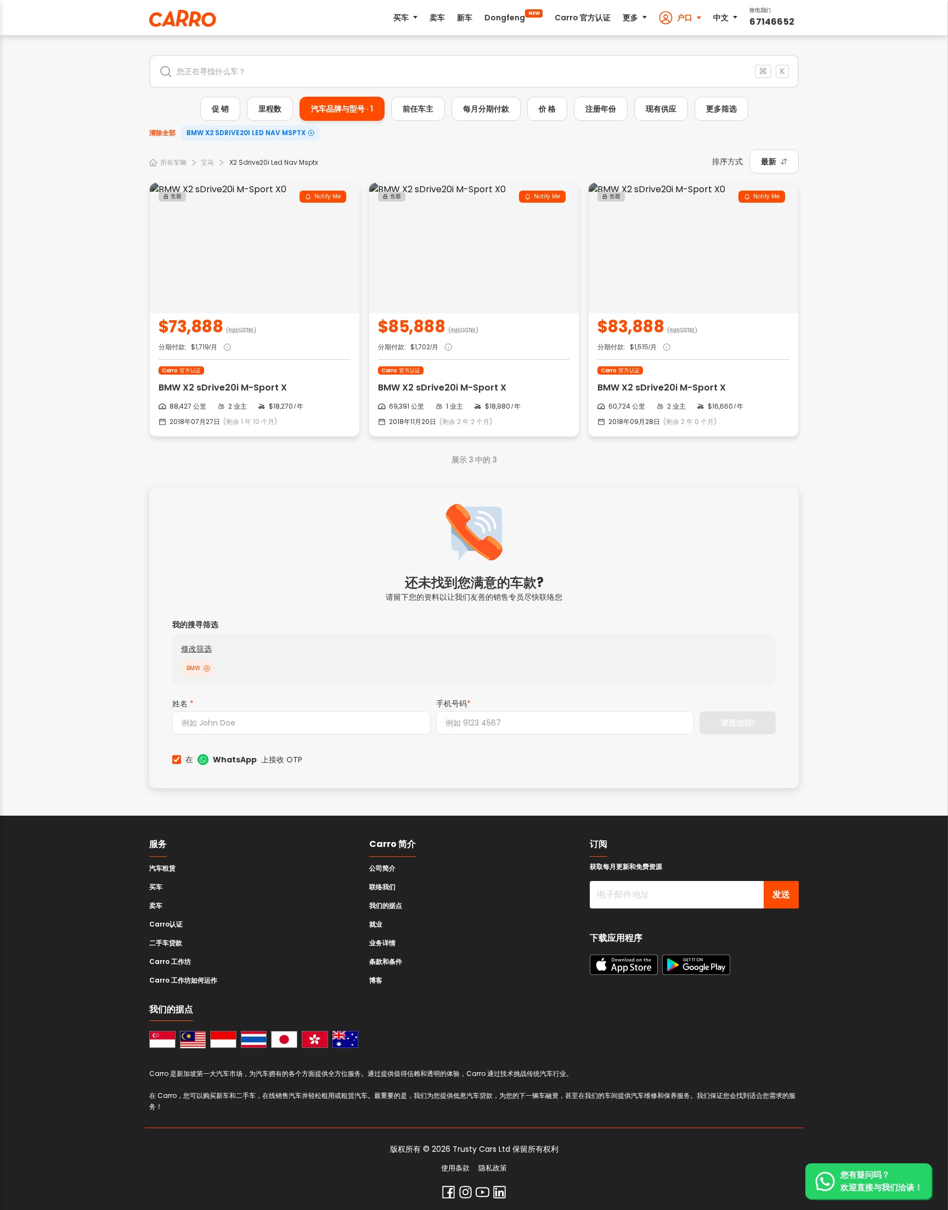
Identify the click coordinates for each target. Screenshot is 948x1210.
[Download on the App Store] (624, 965)
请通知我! (738, 722)
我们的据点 (385, 905)
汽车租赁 (162, 868)
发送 (781, 894)
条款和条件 (385, 961)
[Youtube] (482, 1192)
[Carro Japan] (284, 1040)
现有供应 (661, 108)
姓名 (183, 703)
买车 (401, 17)
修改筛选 (196, 648)
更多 (630, 17)
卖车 (437, 17)
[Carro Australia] (345, 1040)
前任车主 (418, 108)
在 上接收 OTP (243, 759)
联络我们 (382, 886)
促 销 (220, 108)
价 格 (547, 108)
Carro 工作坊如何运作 (183, 980)
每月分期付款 (486, 108)
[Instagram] (465, 1192)
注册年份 (600, 108)
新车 (464, 17)
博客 (375, 980)
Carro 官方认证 (583, 17)
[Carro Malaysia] (193, 1040)
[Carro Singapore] (162, 1040)
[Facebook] (448, 1192)
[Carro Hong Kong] (315, 1040)
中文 (721, 17)
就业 (375, 924)
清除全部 (162, 132)
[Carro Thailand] (254, 1040)
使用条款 (455, 1168)
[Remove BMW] (207, 668)
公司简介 (382, 868)
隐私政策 (492, 1168)
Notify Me (327, 196)
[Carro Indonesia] (223, 1040)
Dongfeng (512, 16)
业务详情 (382, 942)
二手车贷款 (165, 942)
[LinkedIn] (499, 1192)
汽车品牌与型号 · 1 (342, 108)
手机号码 (453, 703)
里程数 (269, 108)
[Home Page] (182, 18)
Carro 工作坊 (170, 961)
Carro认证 (166, 924)
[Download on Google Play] (696, 965)
